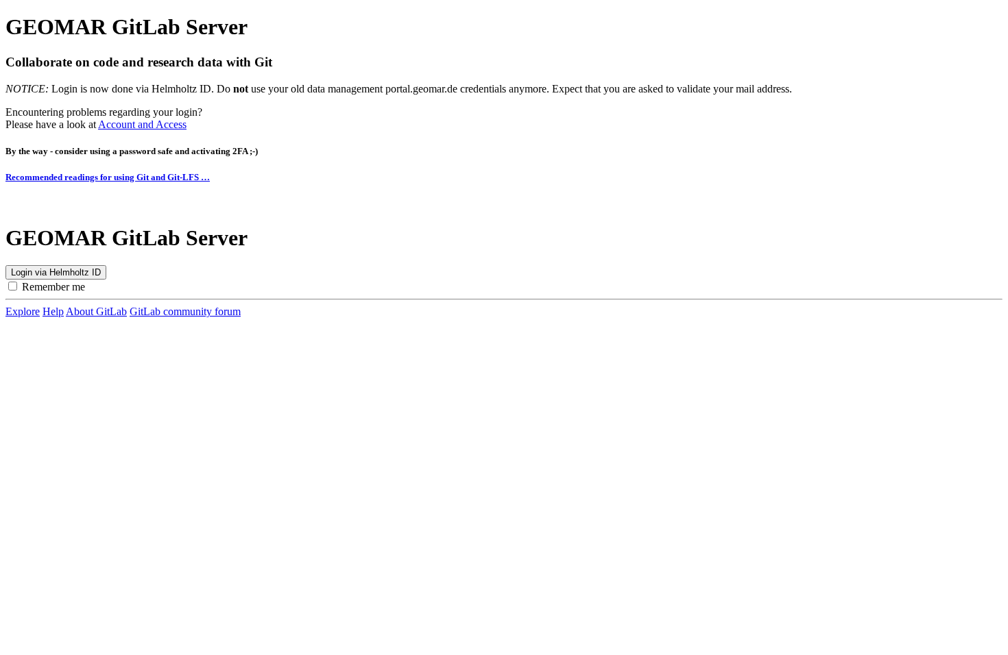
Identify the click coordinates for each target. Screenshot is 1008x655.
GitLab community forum (185, 311)
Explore (22, 311)
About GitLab (96, 311)
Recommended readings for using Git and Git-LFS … (107, 177)
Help (53, 311)
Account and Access (142, 124)
